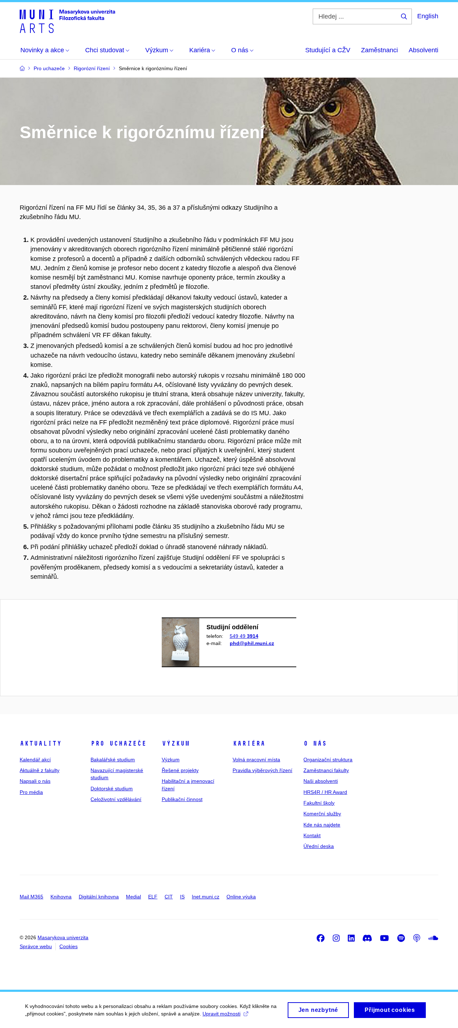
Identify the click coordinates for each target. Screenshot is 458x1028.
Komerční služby (322, 813)
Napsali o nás (35, 781)
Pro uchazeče (118, 743)
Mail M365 (31, 897)
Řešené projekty (180, 770)
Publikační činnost (182, 799)
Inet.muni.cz (205, 897)
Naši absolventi (320, 781)
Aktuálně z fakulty (39, 770)
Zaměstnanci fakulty (326, 770)
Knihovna (61, 897)
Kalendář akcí (35, 759)
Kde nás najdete (321, 825)
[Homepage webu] (67, 21)
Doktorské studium (112, 788)
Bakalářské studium (113, 759)
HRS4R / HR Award (325, 792)
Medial (133, 897)
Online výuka (241, 897)
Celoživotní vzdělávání (116, 799)
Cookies (68, 946)
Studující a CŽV (327, 50)
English (427, 16)
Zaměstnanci (379, 50)
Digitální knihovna (99, 897)
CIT (169, 897)
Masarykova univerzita (63, 937)
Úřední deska (318, 846)
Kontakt (312, 835)
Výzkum (176, 743)
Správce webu (36, 946)
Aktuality (41, 743)
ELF (152, 897)
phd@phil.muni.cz (252, 643)
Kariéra (249, 743)
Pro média (31, 792)
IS (182, 897)
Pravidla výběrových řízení (262, 770)
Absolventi (423, 50)
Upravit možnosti (221, 1014)
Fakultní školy (319, 803)
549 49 (244, 636)
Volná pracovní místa (256, 759)
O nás (315, 743)
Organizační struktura (327, 759)
